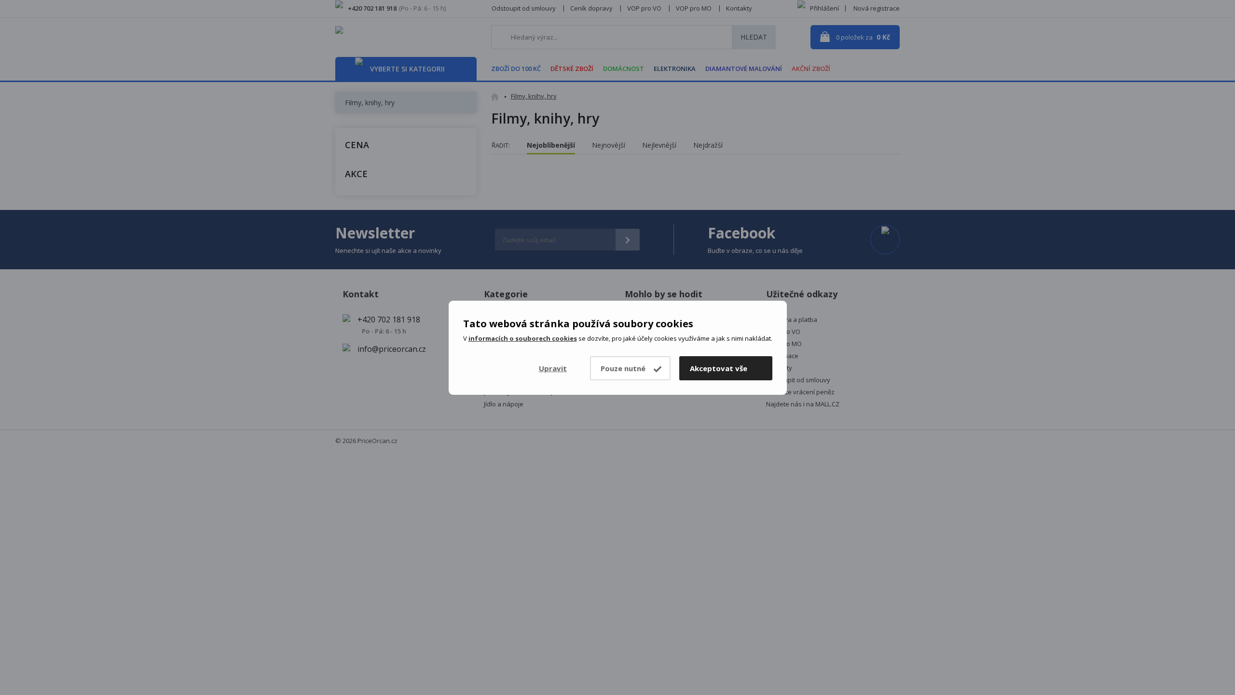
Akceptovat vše (718, 368)
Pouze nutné (623, 368)
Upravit (553, 368)
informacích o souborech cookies (522, 338)
